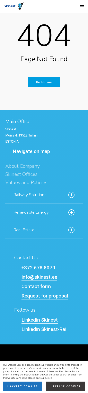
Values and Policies (26, 182)
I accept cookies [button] (22, 386)
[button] (82, 6)
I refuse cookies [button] (66, 386)
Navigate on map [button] (31, 151)
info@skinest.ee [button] (39, 277)
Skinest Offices (21, 174)
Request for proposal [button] (44, 296)
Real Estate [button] (24, 230)
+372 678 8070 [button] (38, 268)
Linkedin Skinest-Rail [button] (44, 329)
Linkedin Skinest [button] (39, 320)
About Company (22, 166)
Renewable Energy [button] (31, 212)
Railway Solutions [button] (30, 195)
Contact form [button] (36, 286)
